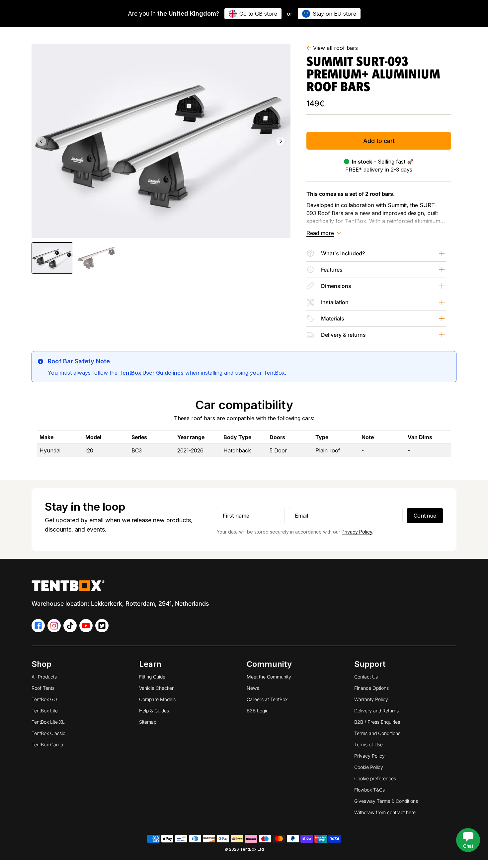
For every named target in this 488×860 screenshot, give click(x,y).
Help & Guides (154, 710)
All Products (44, 676)
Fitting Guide (152, 676)
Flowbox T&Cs (369, 790)
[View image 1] (52, 258)
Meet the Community (269, 676)
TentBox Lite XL (48, 722)
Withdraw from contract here (385, 812)
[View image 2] (96, 258)
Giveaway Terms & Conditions (386, 801)
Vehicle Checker (156, 688)
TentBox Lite (45, 710)
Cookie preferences (375, 778)
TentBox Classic (48, 733)
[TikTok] (70, 625)
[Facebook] (38, 625)
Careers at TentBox (267, 699)
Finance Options (371, 688)
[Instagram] (54, 625)
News (253, 688)
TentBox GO (44, 699)
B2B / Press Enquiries (377, 722)
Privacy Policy (357, 532)
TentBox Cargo (47, 744)
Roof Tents (43, 688)
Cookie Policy (368, 767)
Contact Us (366, 676)
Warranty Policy (371, 699)
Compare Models (157, 699)
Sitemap (147, 722)
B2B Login (258, 710)
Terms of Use (368, 744)
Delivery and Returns (376, 710)
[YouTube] (86, 625)
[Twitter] (102, 625)
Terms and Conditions (377, 733)
